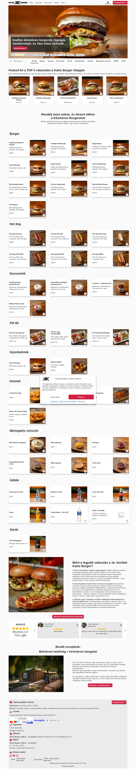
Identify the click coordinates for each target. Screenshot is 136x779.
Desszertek (60, 61)
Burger (42, 61)
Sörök (123, 61)
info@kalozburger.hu (17, 731)
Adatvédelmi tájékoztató (20, 760)
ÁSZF (13, 760)
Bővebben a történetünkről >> (100, 685)
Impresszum (81, 401)
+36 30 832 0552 (16, 728)
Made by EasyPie (68, 766)
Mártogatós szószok (103, 61)
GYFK (46, 759)
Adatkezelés (54, 401)
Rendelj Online (119, 2)
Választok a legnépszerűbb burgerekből (68, 616)
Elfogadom (81, 397)
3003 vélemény (18, 632)
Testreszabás (55, 397)
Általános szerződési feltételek (68, 401)
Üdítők (116, 61)
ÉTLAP (34, 61)
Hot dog (50, 61)
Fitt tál (69, 61)
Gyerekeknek (79, 61)
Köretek (90, 61)
